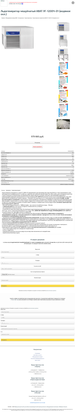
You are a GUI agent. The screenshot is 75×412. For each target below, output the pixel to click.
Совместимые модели (16, 190)
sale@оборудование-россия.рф (37, 402)
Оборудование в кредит (38, 356)
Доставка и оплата (38, 355)
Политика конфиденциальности (37, 358)
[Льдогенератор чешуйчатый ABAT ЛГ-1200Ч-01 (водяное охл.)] (63, 26)
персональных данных (51, 290)
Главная (3, 17)
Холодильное (21, 17)
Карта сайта (37, 360)
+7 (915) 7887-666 (14, 299)
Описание (3, 190)
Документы (8, 190)
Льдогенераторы (28, 17)
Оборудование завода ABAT (11, 17)
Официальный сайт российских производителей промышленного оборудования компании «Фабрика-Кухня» (41, 406)
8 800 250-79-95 (14, 3)
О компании (37, 353)
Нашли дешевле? (37, 146)
